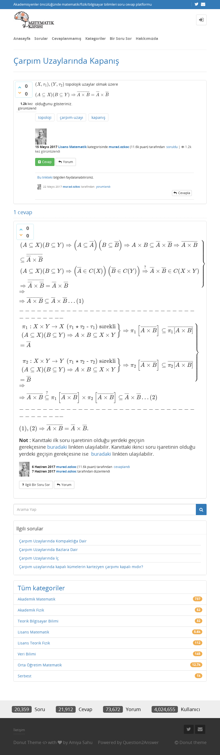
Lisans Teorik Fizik (34, 642)
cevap (47, 162)
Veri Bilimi (27, 653)
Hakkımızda (147, 38)
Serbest (24, 675)
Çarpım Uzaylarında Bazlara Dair (48, 549)
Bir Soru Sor (121, 38)
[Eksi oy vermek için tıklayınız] (20, 92)
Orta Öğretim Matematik (40, 664)
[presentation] (49, 84)
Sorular (41, 38)
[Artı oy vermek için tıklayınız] (20, 87)
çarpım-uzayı (71, 117)
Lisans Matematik (72, 147)
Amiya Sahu (81, 742)
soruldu (172, 147)
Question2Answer (141, 742)
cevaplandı (122, 467)
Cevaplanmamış (66, 38)
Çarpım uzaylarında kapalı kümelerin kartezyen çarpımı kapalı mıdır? (81, 566)
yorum (68, 162)
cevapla (184, 193)
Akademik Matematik (36, 599)
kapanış (98, 117)
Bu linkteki (45, 177)
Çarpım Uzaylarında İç (39, 558)
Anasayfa (21, 38)
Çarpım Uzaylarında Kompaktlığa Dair (53, 540)
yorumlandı (103, 186)
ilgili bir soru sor (37, 484)
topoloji (45, 117)
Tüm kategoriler (41, 587)
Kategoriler (95, 38)
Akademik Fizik (31, 610)
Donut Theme (27, 742)
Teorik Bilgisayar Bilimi (38, 621)
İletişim (19, 729)
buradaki (57, 447)
